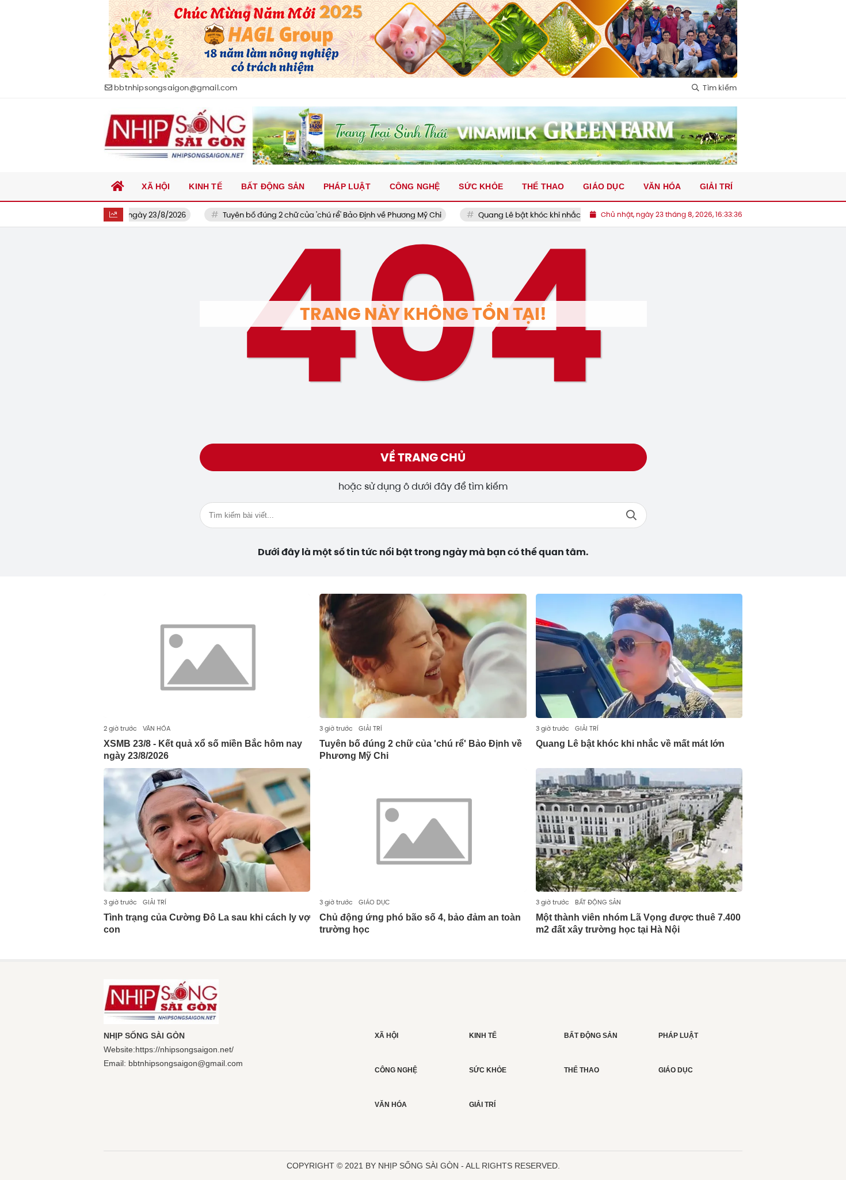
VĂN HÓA (156, 728)
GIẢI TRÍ (370, 728)
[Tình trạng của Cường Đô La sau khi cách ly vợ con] (207, 830)
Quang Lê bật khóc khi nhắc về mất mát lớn (531, 215)
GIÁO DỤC (374, 902)
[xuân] (423, 39)
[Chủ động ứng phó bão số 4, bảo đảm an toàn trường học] (422, 830)
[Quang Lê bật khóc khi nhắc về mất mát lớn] (639, 656)
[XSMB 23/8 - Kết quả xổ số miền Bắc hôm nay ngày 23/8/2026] (207, 656)
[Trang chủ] (118, 186)
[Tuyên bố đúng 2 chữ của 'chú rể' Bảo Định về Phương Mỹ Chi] (422, 656)
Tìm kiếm (631, 515)
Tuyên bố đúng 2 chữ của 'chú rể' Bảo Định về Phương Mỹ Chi (305, 215)
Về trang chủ (423, 457)
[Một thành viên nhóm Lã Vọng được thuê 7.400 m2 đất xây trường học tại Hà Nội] (639, 830)
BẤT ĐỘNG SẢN (598, 902)
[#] (495, 135)
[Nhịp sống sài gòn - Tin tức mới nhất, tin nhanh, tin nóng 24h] (175, 135)
